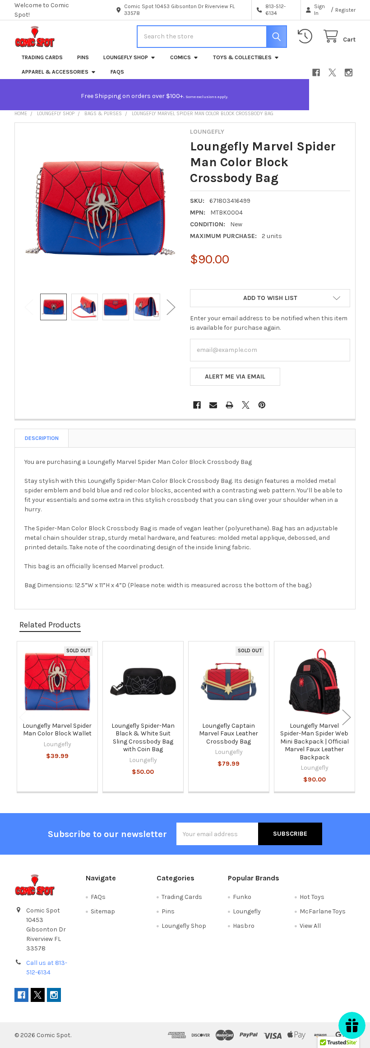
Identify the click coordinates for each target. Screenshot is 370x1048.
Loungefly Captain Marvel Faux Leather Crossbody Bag (228, 733)
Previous (29, 307)
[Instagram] (349, 73)
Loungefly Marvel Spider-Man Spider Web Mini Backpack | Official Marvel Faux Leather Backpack (314, 741)
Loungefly (247, 911)
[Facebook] (316, 73)
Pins (83, 57)
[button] (270, 298)
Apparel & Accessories (55, 72)
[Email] (213, 405)
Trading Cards (42, 57)
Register (345, 10)
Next (171, 307)
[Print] (229, 405)
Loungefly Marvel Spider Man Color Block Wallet (57, 730)
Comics (180, 57)
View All (310, 926)
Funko (242, 897)
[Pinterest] (262, 405)
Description (42, 438)
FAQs (117, 72)
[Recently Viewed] (306, 36)
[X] (332, 73)
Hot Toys (312, 897)
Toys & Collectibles (242, 57)
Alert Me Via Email (235, 376)
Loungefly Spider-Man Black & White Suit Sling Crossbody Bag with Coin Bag (143, 737)
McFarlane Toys (323, 911)
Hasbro (243, 926)
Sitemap (103, 911)
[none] (100, 208)
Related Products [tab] (50, 625)
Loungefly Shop (125, 57)
